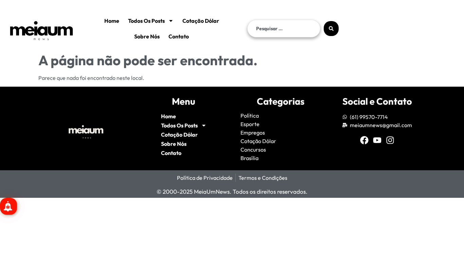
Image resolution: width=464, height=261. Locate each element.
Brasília (249, 158)
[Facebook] (364, 140)
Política (249, 115)
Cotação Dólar (200, 20)
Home (111, 20)
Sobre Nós (147, 36)
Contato (178, 36)
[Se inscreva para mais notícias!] (8, 206)
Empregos (252, 132)
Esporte (250, 124)
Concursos (253, 149)
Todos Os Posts (146, 20)
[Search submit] (331, 28)
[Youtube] (377, 140)
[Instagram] (390, 140)
